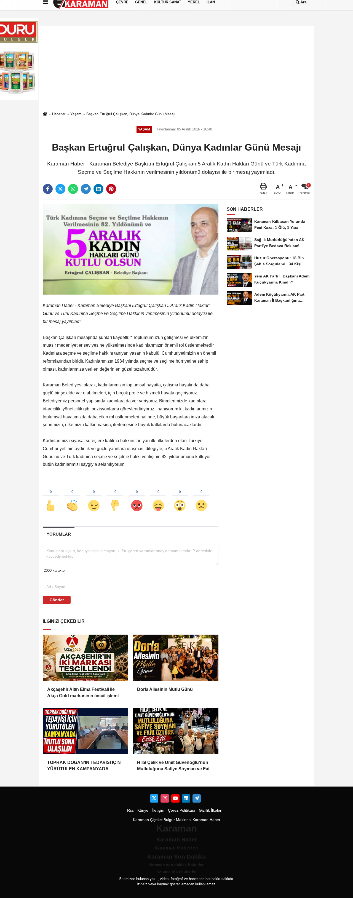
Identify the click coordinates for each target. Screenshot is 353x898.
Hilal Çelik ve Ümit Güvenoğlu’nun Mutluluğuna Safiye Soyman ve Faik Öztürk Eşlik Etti (174, 766)
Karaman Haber (206, 820)
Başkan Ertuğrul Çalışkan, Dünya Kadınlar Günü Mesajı (130, 114)
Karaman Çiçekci (147, 820)
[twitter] (60, 189)
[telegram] (86, 189)
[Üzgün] (201, 496)
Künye (142, 810)
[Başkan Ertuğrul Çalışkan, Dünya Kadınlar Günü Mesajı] (130, 249)
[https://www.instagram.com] (165, 798)
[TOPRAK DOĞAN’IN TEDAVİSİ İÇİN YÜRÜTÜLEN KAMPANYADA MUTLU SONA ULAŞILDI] (85, 731)
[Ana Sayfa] (45, 114)
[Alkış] (72, 496)
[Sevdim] (94, 496)
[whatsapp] (73, 189)
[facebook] (48, 189)
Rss (130, 810)
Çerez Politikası (181, 810)
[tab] (58, 534)
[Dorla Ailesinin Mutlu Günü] (175, 658)
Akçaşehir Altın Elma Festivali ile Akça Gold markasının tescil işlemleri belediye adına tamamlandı (85, 693)
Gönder (57, 600)
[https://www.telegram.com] (196, 798)
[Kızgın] (137, 496)
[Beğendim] (51, 496)
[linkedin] (98, 189)
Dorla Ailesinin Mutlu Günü (165, 689)
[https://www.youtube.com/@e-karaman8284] (175, 798)
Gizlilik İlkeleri (210, 810)
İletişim (158, 810)
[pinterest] (111, 189)
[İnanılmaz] (180, 496)
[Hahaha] (158, 496)
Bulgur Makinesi (177, 820)
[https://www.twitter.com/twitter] (154, 798)
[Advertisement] (176, 68)
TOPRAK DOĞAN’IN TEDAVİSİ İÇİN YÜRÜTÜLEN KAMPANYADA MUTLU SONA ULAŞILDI (84, 766)
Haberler (58, 114)
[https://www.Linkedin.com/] (186, 798)
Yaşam (75, 114)
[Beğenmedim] (115, 496)
